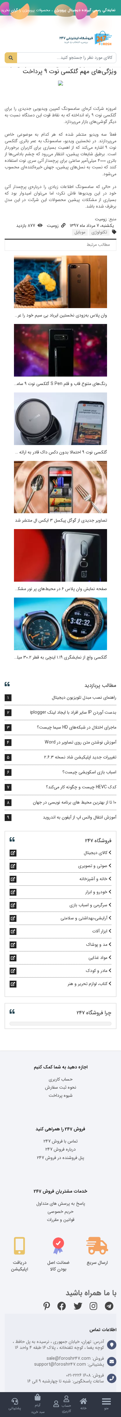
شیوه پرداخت (61, 1095)
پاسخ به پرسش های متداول (60, 1203)
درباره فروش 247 (60, 1149)
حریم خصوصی (60, 1211)
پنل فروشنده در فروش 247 (60, 1157)
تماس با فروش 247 (60, 1141)
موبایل (79, 232)
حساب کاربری (61, 1079)
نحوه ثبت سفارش (60, 1087)
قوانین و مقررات (60, 1219)
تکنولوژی (99, 232)
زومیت (101, 219)
